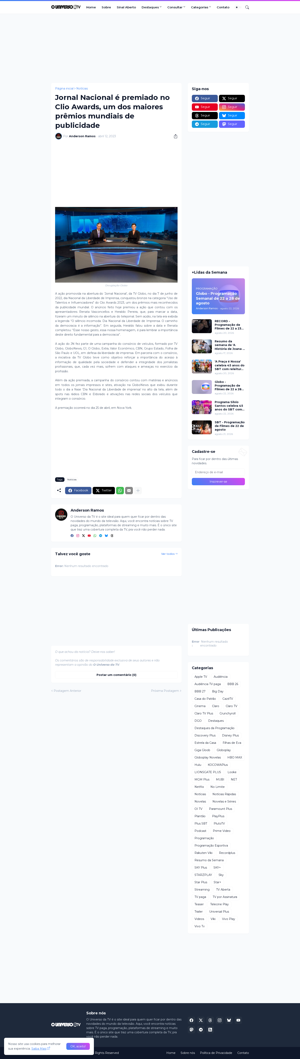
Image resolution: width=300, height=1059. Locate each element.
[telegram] (100, 536)
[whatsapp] (94, 536)
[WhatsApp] (120, 490)
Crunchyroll (228, 713)
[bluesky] (106, 536)
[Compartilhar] (174, 136)
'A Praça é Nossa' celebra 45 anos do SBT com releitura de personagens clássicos (229, 365)
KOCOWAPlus (218, 765)
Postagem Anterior (67, 691)
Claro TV (231, 706)
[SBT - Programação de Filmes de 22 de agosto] (202, 427)
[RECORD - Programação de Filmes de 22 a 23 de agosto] (202, 326)
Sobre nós (188, 1053)
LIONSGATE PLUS (207, 772)
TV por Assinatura (225, 897)
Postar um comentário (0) (116, 675)
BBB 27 (200, 691)
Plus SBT (200, 823)
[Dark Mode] (238, 7)
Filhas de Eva (232, 743)
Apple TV (200, 677)
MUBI (220, 779)
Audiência (221, 677)
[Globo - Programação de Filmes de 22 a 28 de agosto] (202, 387)
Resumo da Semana (209, 860)
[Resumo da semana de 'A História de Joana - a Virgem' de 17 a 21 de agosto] (202, 346)
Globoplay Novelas (207, 757)
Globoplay (224, 750)
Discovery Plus (205, 735)
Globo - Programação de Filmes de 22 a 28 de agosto (228, 385)
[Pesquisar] (245, 7)
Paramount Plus (220, 809)
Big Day (217, 691)
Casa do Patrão (205, 699)
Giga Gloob (202, 750)
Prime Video (222, 831)
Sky (221, 875)
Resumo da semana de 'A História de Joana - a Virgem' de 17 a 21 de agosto (230, 345)
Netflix (199, 787)
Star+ (217, 882)
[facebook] (72, 536)
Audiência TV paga (207, 684)
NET (234, 779)
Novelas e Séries (224, 801)
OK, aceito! (78, 1046)
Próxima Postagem (165, 691)
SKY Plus (200, 867)
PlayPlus (218, 816)
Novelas (200, 801)
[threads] (112, 536)
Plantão (200, 816)
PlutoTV (219, 823)
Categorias (199, 7)
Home (91, 7)
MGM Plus (201, 779)
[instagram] (77, 536)
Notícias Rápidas (224, 794)
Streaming (202, 889)
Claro (215, 706)
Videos (199, 919)
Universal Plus (219, 911)
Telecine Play (219, 904)
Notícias (82, 88)
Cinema (200, 706)
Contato (223, 7)
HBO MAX (234, 757)
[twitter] (83, 536)
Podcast (200, 831)
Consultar (174, 7)
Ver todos (168, 553)
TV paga (200, 897)
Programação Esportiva (211, 845)
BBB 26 (232, 684)
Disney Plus (230, 735)
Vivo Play (228, 919)
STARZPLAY (203, 875)
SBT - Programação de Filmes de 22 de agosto (230, 425)
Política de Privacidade (216, 1053)
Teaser (199, 904)
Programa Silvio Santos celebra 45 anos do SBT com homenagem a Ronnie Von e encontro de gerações (229, 405)
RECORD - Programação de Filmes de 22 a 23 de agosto (228, 325)
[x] (200, 1020)
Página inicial (64, 88)
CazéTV (227, 699)
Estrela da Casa (205, 743)
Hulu (197, 765)
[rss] (210, 1029)
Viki (213, 919)
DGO (198, 721)
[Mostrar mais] (138, 490)
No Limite (217, 787)
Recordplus (227, 853)
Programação (204, 838)
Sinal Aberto (126, 7)
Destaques (150, 7)
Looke (232, 772)
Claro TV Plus (203, 713)
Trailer (198, 911)
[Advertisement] (150, 48)
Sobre (106, 7)
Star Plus (200, 882)
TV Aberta (223, 889)
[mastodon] (191, 1029)
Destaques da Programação (214, 728)
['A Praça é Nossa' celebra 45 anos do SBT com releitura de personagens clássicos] (202, 367)
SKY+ (217, 867)
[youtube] (89, 536)
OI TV (198, 809)
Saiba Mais (38, 1048)
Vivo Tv (199, 926)
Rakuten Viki (203, 853)
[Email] (129, 490)
